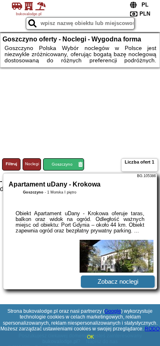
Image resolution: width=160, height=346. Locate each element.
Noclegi (32, 164)
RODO (152, 329)
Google (113, 311)
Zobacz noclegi (118, 281)
